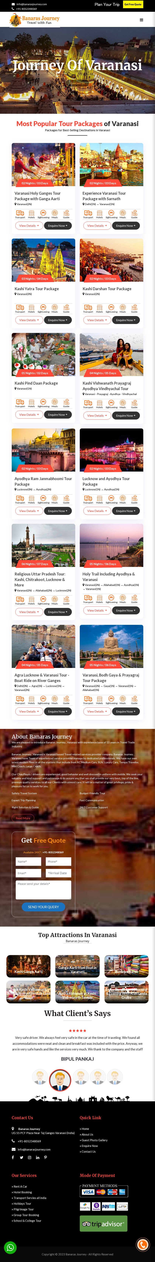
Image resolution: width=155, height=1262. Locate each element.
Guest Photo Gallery (94, 1134)
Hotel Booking (22, 1186)
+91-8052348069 (26, 8)
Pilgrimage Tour (23, 1203)
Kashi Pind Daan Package (36, 383)
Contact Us (77, 83)
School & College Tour (26, 1214)
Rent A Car (19, 1180)
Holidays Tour (21, 1197)
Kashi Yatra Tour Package (37, 288)
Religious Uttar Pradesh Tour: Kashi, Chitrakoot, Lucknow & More (40, 579)
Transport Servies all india (29, 1192)
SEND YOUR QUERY (43, 907)
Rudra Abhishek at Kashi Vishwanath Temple (77, 995)
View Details (27, 225)
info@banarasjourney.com (32, 4)
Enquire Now (56, 225)
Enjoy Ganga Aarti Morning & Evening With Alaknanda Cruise (126, 993)
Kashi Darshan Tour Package (107, 288)
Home (84, 1122)
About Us (86, 1128)
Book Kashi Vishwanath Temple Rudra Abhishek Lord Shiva (28, 993)
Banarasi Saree (126, 972)
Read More (23, 818)
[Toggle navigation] (141, 20)
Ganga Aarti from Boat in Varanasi (77, 970)
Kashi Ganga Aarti (28, 972)
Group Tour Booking (25, 1209)
